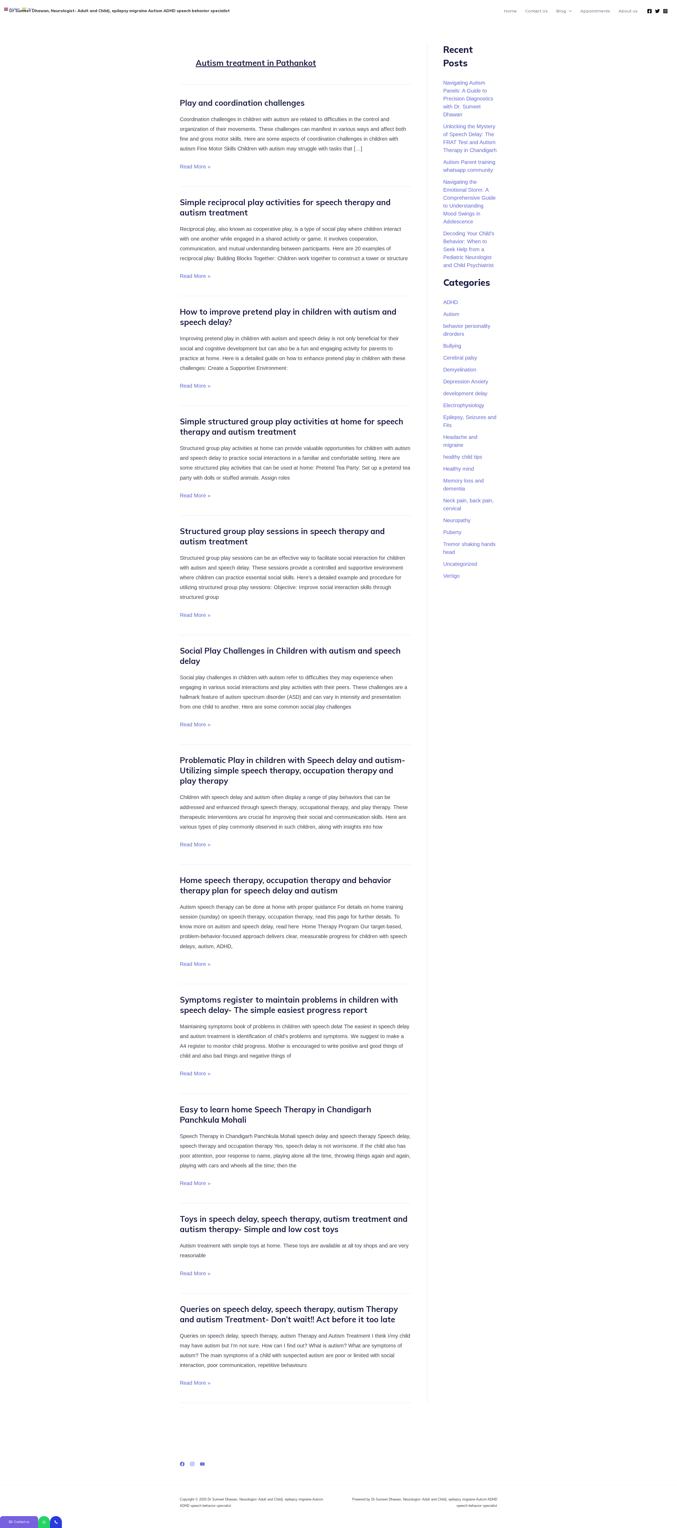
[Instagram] (665, 11)
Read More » (195, 165)
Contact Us (536, 10)
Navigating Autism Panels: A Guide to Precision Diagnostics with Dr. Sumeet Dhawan (468, 98)
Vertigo (451, 576)
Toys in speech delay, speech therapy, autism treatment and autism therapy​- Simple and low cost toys (294, 1224)
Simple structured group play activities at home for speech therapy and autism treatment (291, 426)
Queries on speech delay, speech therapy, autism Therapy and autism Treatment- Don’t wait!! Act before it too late (289, 1314)
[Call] (56, 1522)
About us (628, 10)
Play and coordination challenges (242, 103)
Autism (451, 314)
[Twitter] (657, 11)
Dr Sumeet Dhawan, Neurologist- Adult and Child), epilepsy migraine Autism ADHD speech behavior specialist (119, 10)
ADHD (450, 302)
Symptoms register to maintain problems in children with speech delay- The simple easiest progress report (289, 1005)
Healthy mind (458, 469)
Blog (561, 10)
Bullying (452, 346)
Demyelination (459, 370)
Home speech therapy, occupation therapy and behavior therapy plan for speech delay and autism (285, 885)
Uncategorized (460, 564)
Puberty (452, 532)
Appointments (595, 10)
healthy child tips (462, 457)
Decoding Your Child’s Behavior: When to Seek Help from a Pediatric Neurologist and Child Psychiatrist (468, 249)
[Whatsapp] (44, 1522)
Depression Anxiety (465, 381)
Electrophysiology (463, 405)
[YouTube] (202, 1464)
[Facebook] (649, 11)
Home (510, 10)
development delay (465, 393)
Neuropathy (456, 520)
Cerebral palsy (460, 358)
